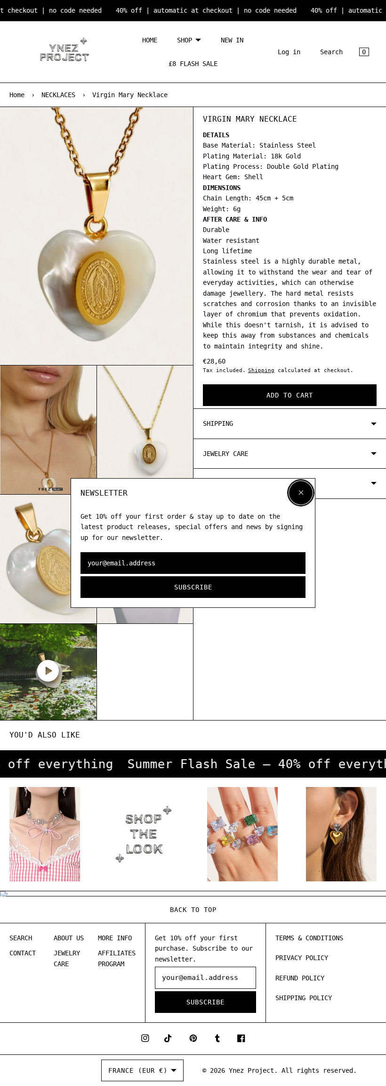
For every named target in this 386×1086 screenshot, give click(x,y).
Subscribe (193, 587)
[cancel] (301, 493)
